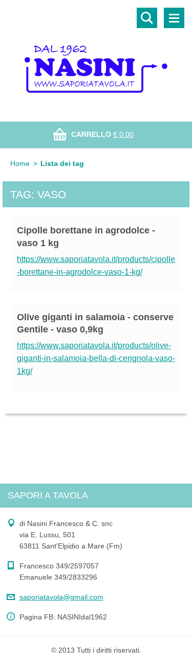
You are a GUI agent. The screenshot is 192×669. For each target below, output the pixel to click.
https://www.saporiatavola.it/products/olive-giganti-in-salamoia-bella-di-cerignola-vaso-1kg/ (96, 358)
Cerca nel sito (147, 18)
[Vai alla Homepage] (96, 54)
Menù (174, 18)
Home (20, 163)
